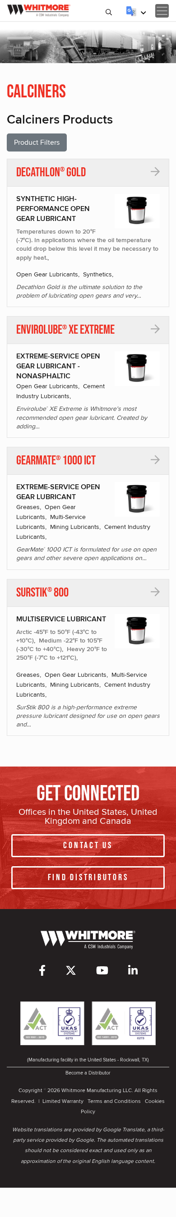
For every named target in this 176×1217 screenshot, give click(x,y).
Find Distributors (88, 877)
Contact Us (88, 845)
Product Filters (37, 142)
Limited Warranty (62, 1101)
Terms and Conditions (114, 1101)
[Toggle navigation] (162, 11)
